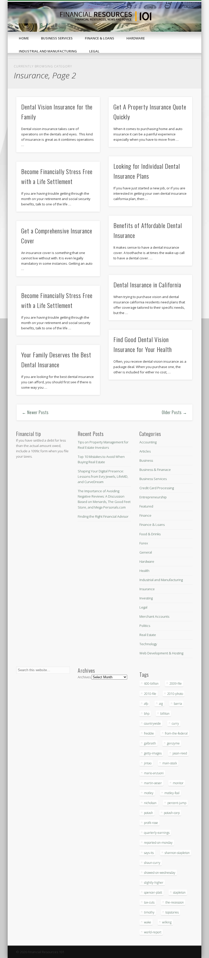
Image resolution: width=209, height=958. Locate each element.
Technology (148, 644)
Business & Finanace (155, 469)
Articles (145, 451)
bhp (146, 713)
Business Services (57, 38)
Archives (84, 677)
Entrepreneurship (153, 497)
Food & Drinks (150, 534)
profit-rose (151, 823)
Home (24, 38)
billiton (164, 713)
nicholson (150, 803)
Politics (144, 625)
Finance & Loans (99, 38)
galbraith (150, 743)
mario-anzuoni (154, 773)
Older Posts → (174, 412)
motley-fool (171, 793)
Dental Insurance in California (147, 284)
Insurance (147, 589)
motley (148, 793)
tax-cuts (149, 902)
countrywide (152, 723)
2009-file (175, 683)
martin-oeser (153, 783)
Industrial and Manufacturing (48, 51)
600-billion (151, 683)
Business (146, 460)
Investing (146, 598)
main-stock (169, 763)
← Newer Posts (35, 412)
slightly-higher (153, 882)
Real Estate (147, 634)
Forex (143, 543)
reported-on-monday (158, 842)
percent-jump (176, 803)
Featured (146, 506)
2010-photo (175, 694)
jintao (147, 763)
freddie (149, 733)
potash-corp (172, 813)
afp (146, 703)
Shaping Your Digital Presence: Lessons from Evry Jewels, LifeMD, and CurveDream (103, 476)
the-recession (174, 902)
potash (148, 813)
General (145, 552)
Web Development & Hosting (161, 653)
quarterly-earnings (156, 832)
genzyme (173, 743)
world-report (152, 932)
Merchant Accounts (154, 616)
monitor (178, 783)
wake (147, 922)
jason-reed (180, 753)
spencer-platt (153, 892)
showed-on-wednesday (159, 872)
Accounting (147, 442)
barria (178, 703)
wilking (167, 922)
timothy (149, 912)
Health (144, 570)
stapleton (179, 892)
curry (175, 723)
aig (161, 703)
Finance (145, 515)
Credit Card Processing (156, 488)
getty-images (153, 753)
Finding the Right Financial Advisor (103, 516)
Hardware (135, 38)
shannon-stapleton (177, 853)
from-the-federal (176, 733)
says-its (149, 853)
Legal (94, 51)
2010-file (150, 694)
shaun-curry (152, 863)
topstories (172, 912)
